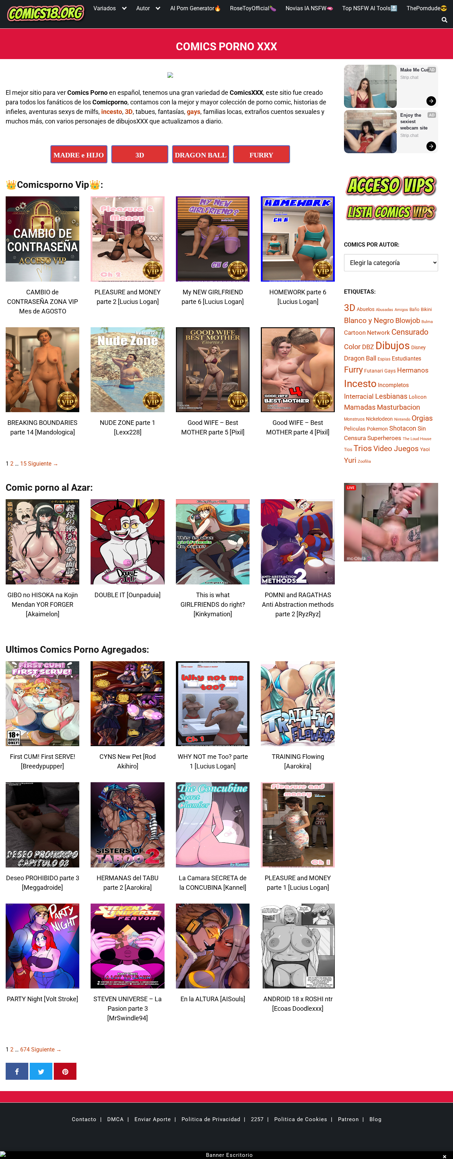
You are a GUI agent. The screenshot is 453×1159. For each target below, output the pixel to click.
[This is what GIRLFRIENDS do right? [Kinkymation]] (213, 580)
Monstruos (354, 419)
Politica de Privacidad (211, 1119)
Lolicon (417, 397)
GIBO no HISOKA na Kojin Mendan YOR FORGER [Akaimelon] (42, 604)
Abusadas (384, 309)
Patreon (348, 1119)
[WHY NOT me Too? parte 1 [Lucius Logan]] (213, 741)
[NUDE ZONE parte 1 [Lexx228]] (127, 407)
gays (193, 111)
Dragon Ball (360, 358)
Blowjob (407, 320)
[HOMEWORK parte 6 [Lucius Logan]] (297, 277)
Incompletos (393, 385)
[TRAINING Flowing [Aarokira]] (297, 741)
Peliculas (355, 429)
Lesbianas (391, 396)
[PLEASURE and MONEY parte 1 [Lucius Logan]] (297, 863)
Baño (414, 309)
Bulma (427, 321)
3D (129, 111)
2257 (257, 1119)
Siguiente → (43, 463)
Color (352, 347)
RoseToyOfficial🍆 (253, 8)
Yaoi (425, 449)
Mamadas (359, 407)
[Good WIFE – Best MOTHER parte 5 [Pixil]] (213, 407)
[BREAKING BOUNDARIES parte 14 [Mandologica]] (42, 407)
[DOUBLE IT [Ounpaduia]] (127, 580)
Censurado (410, 331)
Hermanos (413, 371)
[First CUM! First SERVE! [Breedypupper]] (42, 741)
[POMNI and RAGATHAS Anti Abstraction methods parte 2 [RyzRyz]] (297, 580)
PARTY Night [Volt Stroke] (42, 999)
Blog (375, 1119)
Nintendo (402, 419)
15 (23, 463)
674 (25, 1049)
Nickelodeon (379, 419)
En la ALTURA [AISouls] (212, 999)
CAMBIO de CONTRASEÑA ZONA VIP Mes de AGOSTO (42, 301)
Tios (348, 450)
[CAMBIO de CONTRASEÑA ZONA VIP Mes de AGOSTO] (42, 277)
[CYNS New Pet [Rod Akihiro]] (127, 741)
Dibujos (392, 346)
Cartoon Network (367, 332)
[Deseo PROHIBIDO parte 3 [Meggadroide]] (42, 863)
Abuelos (365, 309)
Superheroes (384, 438)
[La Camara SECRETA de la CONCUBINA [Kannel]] (213, 863)
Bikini (426, 309)
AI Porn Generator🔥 (195, 8)
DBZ (368, 347)
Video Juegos (396, 449)
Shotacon (402, 428)
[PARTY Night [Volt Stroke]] (42, 984)
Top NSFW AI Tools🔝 (369, 8)
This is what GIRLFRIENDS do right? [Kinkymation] (212, 604)
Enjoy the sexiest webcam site (414, 122)
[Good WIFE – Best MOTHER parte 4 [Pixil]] (297, 407)
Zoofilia (364, 461)
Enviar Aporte (152, 1119)
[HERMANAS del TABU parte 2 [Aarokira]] (127, 863)
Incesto (360, 384)
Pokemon (377, 429)
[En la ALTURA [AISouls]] (213, 984)
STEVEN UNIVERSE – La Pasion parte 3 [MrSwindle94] (127, 1008)
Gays (390, 371)
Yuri (350, 460)
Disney (418, 347)
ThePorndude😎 (427, 8)
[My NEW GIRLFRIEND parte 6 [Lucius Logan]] (213, 277)
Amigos (401, 309)
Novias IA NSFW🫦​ (309, 8)
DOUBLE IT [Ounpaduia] (127, 595)
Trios (363, 449)
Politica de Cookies (300, 1119)
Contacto (84, 1119)
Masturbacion (398, 407)
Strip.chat (409, 77)
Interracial (359, 397)
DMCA (115, 1119)
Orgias (422, 418)
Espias (384, 359)
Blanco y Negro (369, 320)
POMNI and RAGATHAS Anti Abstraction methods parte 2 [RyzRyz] (298, 604)
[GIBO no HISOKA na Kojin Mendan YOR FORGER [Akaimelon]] (42, 580)
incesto (111, 111)
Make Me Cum (415, 70)
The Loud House (417, 439)
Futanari (373, 371)
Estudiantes (406, 358)
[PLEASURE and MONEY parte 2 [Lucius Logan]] (127, 277)
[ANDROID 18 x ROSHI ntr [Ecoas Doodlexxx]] (297, 984)
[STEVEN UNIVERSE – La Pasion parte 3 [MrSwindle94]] (127, 984)
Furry (353, 370)
